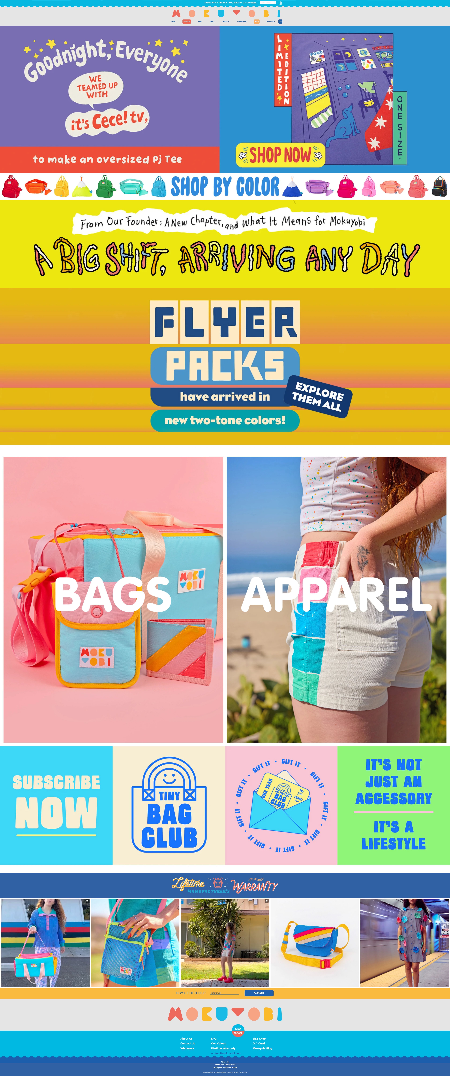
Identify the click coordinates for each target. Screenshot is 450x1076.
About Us (186, 1038)
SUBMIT (259, 993)
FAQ (214, 1038)
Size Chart (259, 1038)
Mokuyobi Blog (262, 1048)
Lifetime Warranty (223, 1048)
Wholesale (187, 1048)
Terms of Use (243, 1072)
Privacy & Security (233, 1072)
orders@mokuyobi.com (226, 1053)
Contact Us (187, 1043)
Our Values (218, 1043)
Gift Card (259, 1043)
